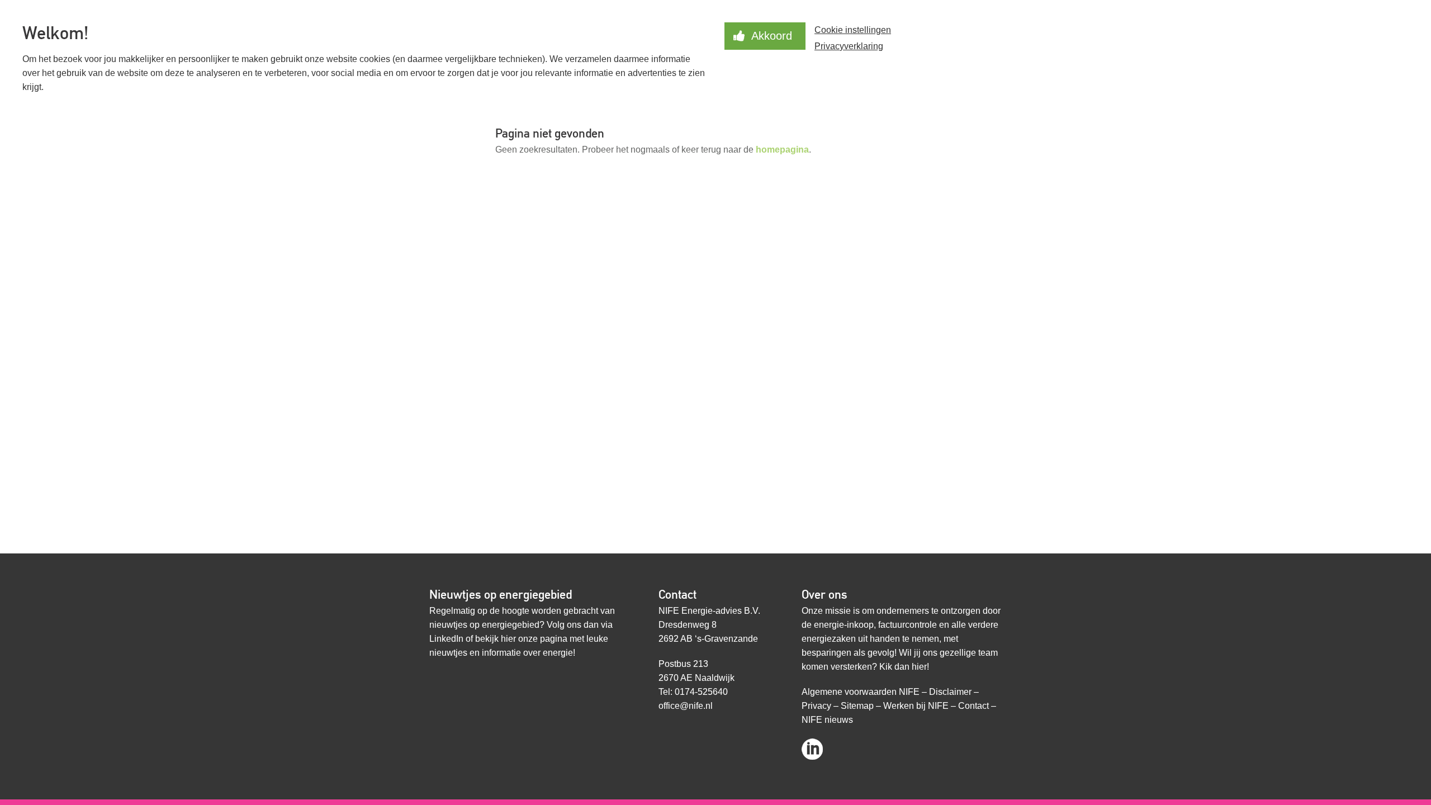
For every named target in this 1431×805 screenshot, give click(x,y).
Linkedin (812, 745)
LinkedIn (446, 638)
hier (508, 638)
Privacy (816, 706)
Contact (973, 706)
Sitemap (857, 706)
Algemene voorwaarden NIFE (861, 692)
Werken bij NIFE (916, 706)
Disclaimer (950, 692)
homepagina (782, 149)
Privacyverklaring (848, 46)
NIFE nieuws (827, 719)
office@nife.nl (685, 706)
